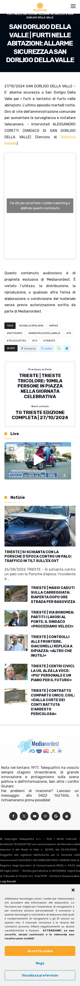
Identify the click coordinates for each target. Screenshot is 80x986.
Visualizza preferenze (40, 975)
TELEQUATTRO (17, 340)
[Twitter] (24, 816)
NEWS (54, 325)
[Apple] (66, 816)
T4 (69, 333)
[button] (73, 890)
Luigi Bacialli (8, 881)
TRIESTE (50, 340)
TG (35, 340)
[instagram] (45, 816)
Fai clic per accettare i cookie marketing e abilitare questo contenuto (40, 205)
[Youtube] (34, 816)
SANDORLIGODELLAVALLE (45, 333)
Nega (40, 963)
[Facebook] (13, 816)
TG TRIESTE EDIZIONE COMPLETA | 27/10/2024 (40, 412)
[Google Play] (56, 816)
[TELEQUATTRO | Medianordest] (40, 2)
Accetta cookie (40, 951)
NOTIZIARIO (15, 333)
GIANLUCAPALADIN (32, 325)
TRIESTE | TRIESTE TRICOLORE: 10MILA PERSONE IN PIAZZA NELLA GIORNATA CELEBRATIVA (40, 383)
